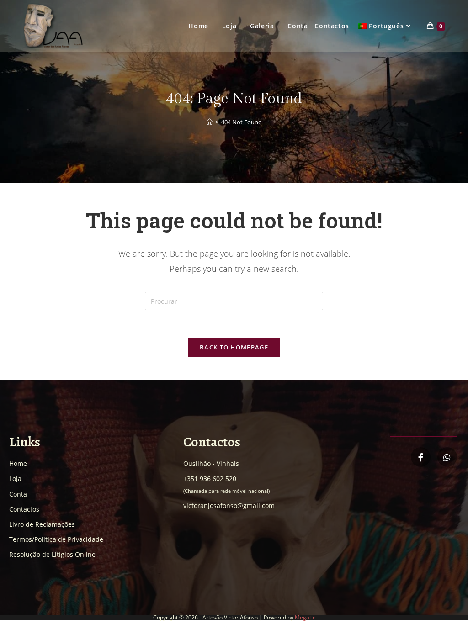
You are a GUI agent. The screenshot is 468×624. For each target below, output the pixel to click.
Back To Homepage (234, 347)
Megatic (305, 617)
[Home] (210, 122)
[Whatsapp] (447, 457)
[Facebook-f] (421, 457)
